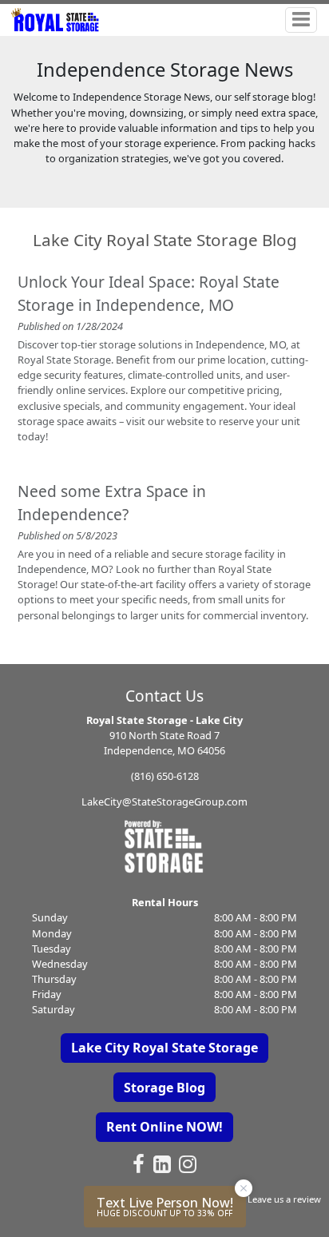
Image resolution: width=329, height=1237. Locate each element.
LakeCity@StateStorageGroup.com (164, 801)
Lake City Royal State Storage (164, 1047)
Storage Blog (164, 1087)
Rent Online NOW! (164, 1127)
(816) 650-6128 (165, 776)
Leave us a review (284, 1199)
